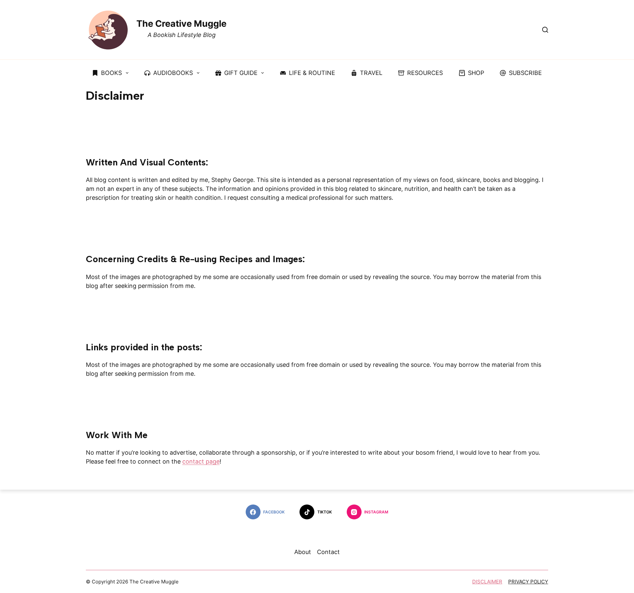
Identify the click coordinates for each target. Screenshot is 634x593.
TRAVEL (371, 72)
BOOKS (111, 72)
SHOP (476, 72)
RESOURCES (425, 72)
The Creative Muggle (181, 23)
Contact (328, 552)
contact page (201, 461)
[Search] (545, 30)
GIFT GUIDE (241, 72)
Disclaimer (487, 581)
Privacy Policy (528, 581)
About (302, 552)
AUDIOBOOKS (173, 72)
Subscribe (525, 72)
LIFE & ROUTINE (312, 72)
